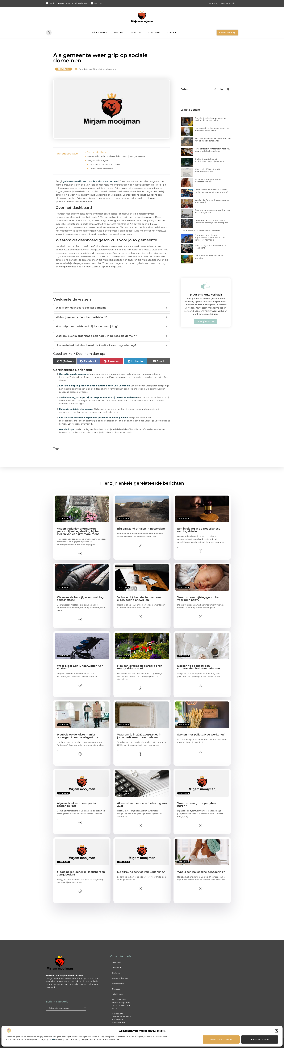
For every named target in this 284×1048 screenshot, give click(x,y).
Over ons (136, 32)
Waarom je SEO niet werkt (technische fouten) (207, 170)
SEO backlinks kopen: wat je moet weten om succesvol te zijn (121, 1004)
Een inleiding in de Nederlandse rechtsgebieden (198, 530)
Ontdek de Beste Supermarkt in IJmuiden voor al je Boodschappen (211, 221)
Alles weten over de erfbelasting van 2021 (142, 804)
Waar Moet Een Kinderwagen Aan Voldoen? (80, 667)
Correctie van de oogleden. (74, 374)
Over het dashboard (97, 152)
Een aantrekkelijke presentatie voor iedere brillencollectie (212, 129)
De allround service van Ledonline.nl (141, 872)
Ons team (154, 32)
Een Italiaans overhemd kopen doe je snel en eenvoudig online (93, 417)
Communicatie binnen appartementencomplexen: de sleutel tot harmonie (210, 237)
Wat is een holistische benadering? (201, 872)
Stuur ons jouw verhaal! (206, 294)
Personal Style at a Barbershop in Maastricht (210, 246)
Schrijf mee (117, 994)
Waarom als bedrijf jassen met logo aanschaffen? (81, 599)
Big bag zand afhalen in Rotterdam (141, 528)
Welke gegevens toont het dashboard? (112, 317)
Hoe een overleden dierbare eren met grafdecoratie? (139, 667)
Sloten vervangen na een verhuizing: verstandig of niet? (212, 211)
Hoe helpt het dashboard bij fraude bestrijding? (112, 326)
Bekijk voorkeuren (260, 1039)
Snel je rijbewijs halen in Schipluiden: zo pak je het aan (209, 160)
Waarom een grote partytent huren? (197, 804)
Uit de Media (118, 983)
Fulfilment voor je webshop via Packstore (200, 230)
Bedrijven (63, 69)
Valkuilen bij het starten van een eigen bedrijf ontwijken (139, 599)
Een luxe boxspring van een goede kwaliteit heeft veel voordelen (94, 385)
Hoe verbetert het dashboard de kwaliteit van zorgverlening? (112, 345)
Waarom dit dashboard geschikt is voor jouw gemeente (116, 156)
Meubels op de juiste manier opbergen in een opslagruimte (77, 736)
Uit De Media (99, 32)
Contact (171, 32)
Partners (119, 32)
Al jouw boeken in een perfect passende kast (77, 804)
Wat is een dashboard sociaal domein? (112, 307)
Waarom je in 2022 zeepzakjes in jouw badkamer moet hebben (139, 736)
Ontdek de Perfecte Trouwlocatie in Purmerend (212, 201)
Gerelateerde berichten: (101, 168)
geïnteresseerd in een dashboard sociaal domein (90, 181)
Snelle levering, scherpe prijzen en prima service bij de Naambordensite (98, 397)
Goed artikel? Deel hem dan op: (105, 164)
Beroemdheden (120, 978)
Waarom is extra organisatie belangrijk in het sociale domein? (112, 335)
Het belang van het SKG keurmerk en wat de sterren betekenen (213, 139)
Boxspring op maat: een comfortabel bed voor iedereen (198, 667)
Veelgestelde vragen (97, 160)
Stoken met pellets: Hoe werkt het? (201, 734)
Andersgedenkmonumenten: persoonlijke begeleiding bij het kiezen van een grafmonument (78, 531)
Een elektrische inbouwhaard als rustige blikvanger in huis (210, 119)
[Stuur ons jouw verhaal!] (205, 285)
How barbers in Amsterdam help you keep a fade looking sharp (212, 150)
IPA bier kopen (67, 429)
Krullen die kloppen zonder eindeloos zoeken (208, 180)
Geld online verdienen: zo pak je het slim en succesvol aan (121, 1018)
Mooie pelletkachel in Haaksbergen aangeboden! (81, 873)
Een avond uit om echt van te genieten (209, 256)
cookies (52, 1039)
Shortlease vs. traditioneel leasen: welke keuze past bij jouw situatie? (211, 190)
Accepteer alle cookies (221, 1039)
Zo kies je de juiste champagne (76, 409)
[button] (276, 1030)
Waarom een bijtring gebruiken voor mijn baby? (198, 599)
